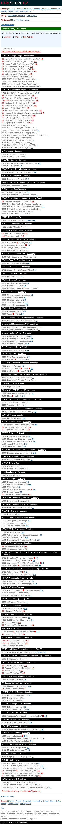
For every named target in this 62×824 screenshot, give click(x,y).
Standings (18, 151)
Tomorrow (21, 16)
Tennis (18, 9)
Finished (20, 20)
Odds (27, 20)
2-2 (26, 302)
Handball (36, 9)
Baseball (53, 9)
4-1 (31, 341)
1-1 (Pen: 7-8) (40, 652)
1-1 (35, 62)
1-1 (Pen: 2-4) (29, 220)
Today (3, 16)
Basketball (27, 9)
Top (2, 808)
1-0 (37, 93)
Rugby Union (13, 11)
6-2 (30, 336)
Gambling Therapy (25, 819)
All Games (5, 20)
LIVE (13, 20)
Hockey (11, 9)
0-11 (35, 270)
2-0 (24, 300)
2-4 (22, 532)
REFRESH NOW (7, 25)
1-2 (39, 163)
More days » (32, 16)
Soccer (4, 9)
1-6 (24, 523)
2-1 (24, 286)
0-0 (42, 59)
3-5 (41, 590)
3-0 (24, 311)
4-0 (42, 766)
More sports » (25, 11)
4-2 (32, 369)
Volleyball (44, 9)
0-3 (27, 482)
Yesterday (12, 16)
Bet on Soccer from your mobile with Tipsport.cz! (21, 51)
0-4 (31, 741)
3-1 (42, 563)
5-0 (29, 618)
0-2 (28, 192)
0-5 (25, 234)
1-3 (27, 359)
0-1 (32, 118)
